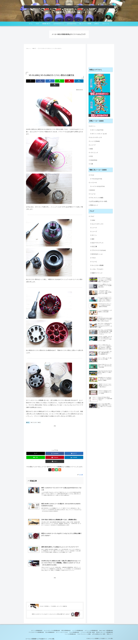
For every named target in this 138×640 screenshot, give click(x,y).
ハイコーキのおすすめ (98, 186)
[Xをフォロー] (49, 469)
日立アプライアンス (97, 243)
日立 (91, 156)
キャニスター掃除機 (97, 265)
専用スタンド (94, 205)
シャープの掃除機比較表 (77, 630)
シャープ (92, 145)
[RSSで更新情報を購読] (59, 469)
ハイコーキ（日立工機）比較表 (88, 632)
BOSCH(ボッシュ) (97, 254)
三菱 (91, 164)
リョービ (92, 194)
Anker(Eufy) (93, 160)
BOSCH (92, 190)
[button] (54, 85)
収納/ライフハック (97, 273)
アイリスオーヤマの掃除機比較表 (36, 632)
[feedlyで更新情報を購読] (56, 469)
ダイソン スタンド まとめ (99, 133)
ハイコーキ (93, 182)
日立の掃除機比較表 (49, 632)
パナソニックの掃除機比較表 (91, 630)
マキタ (92, 175)
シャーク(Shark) (95, 141)
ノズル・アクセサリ (97, 269)
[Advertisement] (55, 60)
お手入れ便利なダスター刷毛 (98, 201)
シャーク (94, 227)
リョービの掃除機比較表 (70, 634)
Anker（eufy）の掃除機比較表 (106, 630)
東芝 (28, 422)
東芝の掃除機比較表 (66, 630)
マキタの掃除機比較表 (74, 632)
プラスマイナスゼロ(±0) (99, 250)
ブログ (92, 216)
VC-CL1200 (34, 422)
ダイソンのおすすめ (97, 130)
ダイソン (92, 126)
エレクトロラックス (96, 137)
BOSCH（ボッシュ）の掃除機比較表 (104, 632)
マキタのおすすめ (97, 179)
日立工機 (94, 246)
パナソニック (94, 152)
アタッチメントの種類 (96, 197)
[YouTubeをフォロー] (53, 469)
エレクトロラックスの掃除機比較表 (52, 630)
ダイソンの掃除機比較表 (36, 630)
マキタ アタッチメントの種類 (84, 634)
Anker (93, 220)
